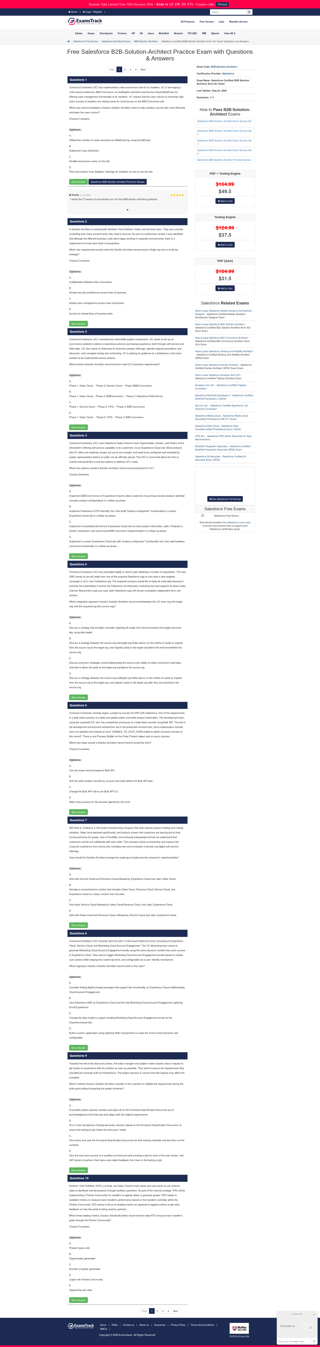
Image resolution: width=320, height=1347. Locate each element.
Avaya (91, 33)
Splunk (215, 33)
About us (144, 1324)
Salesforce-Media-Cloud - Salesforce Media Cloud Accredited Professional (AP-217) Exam (221, 417)
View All (229, 33)
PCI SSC (192, 33)
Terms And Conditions (202, 1324)
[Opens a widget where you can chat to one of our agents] (297, 1328)
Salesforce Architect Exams (116, 41)
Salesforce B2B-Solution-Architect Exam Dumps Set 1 (224, 122)
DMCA (103, 1328)
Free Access (207, 21)
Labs (221, 21)
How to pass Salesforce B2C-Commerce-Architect (221, 337)
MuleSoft (164, 33)
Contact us (128, 1324)
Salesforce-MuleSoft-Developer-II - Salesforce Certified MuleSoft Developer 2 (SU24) (224, 397)
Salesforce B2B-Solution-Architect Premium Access (117, 181)
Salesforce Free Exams (85, 41)
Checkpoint (106, 33)
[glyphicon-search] (249, 12)
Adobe (78, 33)
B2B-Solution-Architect (146, 41)
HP (133, 33)
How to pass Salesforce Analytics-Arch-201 (217, 375)
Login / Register (93, 11)
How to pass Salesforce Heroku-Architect (216, 364)
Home (74, 11)
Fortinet (122, 33)
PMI (204, 33)
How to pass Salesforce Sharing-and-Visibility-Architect (224, 351)
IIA (141, 33)
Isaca (151, 33)
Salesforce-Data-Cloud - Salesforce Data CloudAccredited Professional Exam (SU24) (218, 427)
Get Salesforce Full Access (226, 499)
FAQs (115, 1324)
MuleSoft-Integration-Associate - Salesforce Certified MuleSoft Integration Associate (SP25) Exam (222, 447)
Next (143, 69)
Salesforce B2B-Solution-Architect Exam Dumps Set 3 (224, 142)
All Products (188, 21)
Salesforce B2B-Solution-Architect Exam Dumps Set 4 (224, 151)
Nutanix (178, 33)
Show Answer (78, 181)
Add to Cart (226, 201)
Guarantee (160, 1324)
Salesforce (228, 73)
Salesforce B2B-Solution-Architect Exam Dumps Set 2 (224, 132)
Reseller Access (238, 21)
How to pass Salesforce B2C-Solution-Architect (219, 324)
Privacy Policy (178, 1324)
